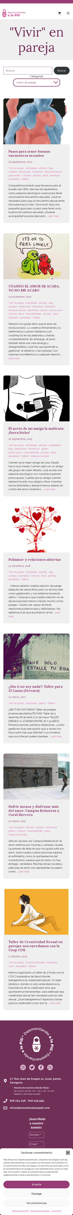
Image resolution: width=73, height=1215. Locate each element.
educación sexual (53, 171)
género (44, 310)
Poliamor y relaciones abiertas (34, 559)
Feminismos (33, 310)
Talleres (25, 179)
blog (51, 168)
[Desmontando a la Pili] (14, 13)
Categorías (36, 76)
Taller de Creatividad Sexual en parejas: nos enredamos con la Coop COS (35, 946)
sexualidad (13, 179)
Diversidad (37, 171)
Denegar (36, 1193)
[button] (68, 1152)
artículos (43, 168)
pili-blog (37, 175)
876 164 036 (18, 1100)
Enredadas (52, 962)
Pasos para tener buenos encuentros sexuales (29, 153)
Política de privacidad (40, 1211)
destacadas (25, 171)
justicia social (55, 310)
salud (45, 175)
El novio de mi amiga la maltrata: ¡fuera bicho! (36, 430)
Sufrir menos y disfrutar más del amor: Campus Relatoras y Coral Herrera (33, 810)
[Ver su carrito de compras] (59, 13)
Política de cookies (20, 1211)
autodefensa (55, 445)
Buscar (62, 70)
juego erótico (14, 175)
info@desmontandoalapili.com (30, 1107)
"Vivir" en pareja (16, 168)
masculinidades (33, 314)
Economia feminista (35, 962)
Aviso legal (56, 1211)
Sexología (55, 175)
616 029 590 (36, 1100)
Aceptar (36, 1184)
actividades (31, 168)
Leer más (53, 216)
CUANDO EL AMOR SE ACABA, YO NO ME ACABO (34, 288)
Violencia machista (39, 456)
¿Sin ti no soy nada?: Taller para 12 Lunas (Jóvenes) (35, 688)
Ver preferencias (36, 1203)
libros (21, 314)
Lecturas (27, 175)
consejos (12, 171)
